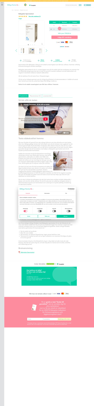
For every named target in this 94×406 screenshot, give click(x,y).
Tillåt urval (47, 216)
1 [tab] (28, 44)
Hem (12, 10)
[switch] (40, 211)
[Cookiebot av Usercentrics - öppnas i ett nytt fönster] (68, 189)
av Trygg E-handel (57, 60)
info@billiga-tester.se (32, 277)
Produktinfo (23, 96)
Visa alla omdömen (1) (34, 16)
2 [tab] (30, 44)
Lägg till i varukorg (64, 37)
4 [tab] (34, 44)
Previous (16, 50)
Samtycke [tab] (28, 193)
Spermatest (17, 10)
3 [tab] (32, 44)
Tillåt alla (65, 216)
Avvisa (28, 216)
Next (46, 50)
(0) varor (88, 5)
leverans (42, 60)
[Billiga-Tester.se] (13, 5)
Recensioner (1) (35, 96)
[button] (25, 5)
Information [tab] (47, 193)
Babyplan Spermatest (27, 252)
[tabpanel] (31, 33)
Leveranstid (47, 96)
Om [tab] (66, 193)
